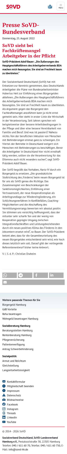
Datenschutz (13, 395)
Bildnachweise (15, 400)
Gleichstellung (10, 365)
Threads (11, 413)
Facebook (12, 404)
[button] (9, 275)
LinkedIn (11, 417)
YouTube (11, 422)
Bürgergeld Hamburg (14, 304)
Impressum (12, 391)
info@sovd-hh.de (18, 449)
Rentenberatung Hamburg (16, 335)
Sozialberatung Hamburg (16, 326)
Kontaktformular (15, 381)
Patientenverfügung (13, 344)
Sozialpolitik (9, 356)
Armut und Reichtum (14, 361)
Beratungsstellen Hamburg (17, 330)
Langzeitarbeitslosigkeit (16, 370)
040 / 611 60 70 (21, 445)
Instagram (12, 409)
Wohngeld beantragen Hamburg (20, 318)
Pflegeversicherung (13, 339)
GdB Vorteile (9, 309)
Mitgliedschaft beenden (20, 386)
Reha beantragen (11, 314)
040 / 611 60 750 (50, 445)
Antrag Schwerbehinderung (17, 349)
